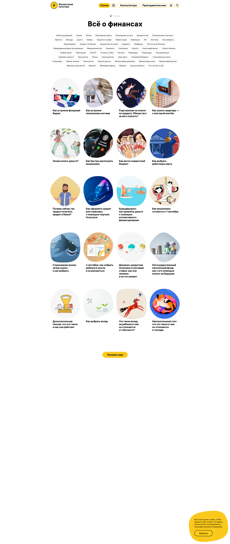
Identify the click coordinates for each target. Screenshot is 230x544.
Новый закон (66, 52)
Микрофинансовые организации (68, 48)
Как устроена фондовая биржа (66, 112)
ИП (145, 39)
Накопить (110, 48)
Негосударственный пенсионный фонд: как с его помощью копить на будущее (164, 269)
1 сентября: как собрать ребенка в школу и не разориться (99, 267)
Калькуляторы (128, 5)
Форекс (122, 65)
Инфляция (135, 39)
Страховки (57, 61)
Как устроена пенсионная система (98, 112)
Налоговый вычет (150, 48)
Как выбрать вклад (97, 321)
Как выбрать (168, 39)
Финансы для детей (76, 65)
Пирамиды (147, 52)
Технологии (88, 61)
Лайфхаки (138, 44)
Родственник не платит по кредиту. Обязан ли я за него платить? (133, 113)
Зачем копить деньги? (65, 160)
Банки (88, 35)
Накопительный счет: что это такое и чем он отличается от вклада (164, 325)
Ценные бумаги (137, 65)
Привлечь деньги (66, 57)
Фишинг (92, 65)
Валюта (58, 39)
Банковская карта (103, 35)
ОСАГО (93, 52)
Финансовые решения (125, 61)
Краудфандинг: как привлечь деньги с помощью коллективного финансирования (131, 214)
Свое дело (122, 57)
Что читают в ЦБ (155, 65)
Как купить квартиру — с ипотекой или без (165, 112)
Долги (80, 39)
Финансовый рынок (168, 61)
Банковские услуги (124, 35)
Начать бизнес (168, 48)
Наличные (123, 48)
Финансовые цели (147, 61)
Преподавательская (154, 5)
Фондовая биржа (107, 65)
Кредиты (126, 44)
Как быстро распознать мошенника (99, 162)
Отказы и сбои (106, 52)
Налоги (135, 48)
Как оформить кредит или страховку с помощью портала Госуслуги (98, 213)
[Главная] (111, 16)
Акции (79, 35)
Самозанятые (108, 57)
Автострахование (64, 35)
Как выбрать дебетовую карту (162, 162)
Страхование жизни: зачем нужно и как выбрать (65, 267)
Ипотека (154, 39)
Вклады (69, 39)
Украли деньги (104, 61)
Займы (90, 39)
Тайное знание (72, 61)
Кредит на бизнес (88, 44)
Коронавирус (70, 44)
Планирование (162, 52)
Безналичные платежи (162, 35)
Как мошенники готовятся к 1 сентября (165, 210)
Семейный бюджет (140, 57)
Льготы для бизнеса (156, 44)
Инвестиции (121, 39)
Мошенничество (94, 48)
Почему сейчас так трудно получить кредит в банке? (64, 211)
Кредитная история (109, 44)
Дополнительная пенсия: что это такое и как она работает (65, 324)
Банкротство (142, 35)
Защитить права (104, 39)
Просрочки (83, 57)
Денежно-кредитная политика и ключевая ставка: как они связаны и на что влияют (131, 270)
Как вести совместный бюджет (132, 162)
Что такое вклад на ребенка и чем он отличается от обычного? (129, 325)
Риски (95, 57)
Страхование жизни (162, 57)
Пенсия (121, 52)
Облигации (81, 52)
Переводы (133, 52)
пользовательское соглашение (208, 526)
